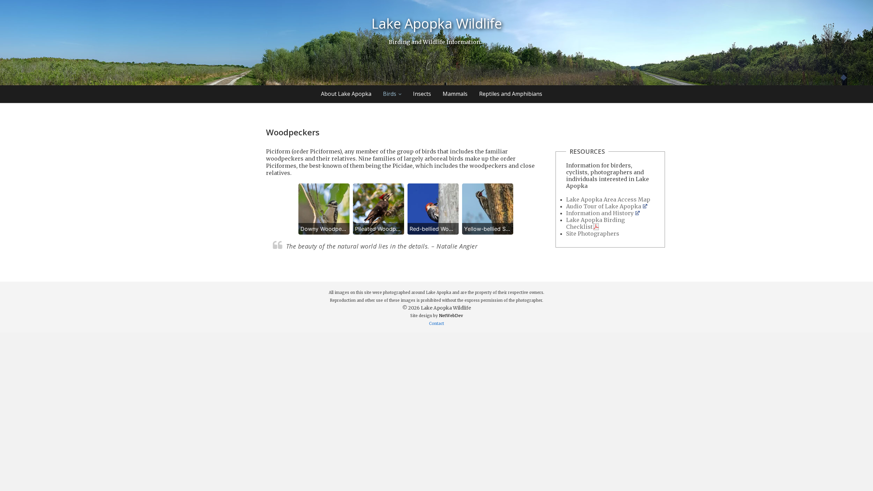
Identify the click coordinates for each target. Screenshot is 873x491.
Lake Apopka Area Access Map (608, 199)
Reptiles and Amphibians (510, 94)
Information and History (600, 213)
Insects (422, 94)
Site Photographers (592, 233)
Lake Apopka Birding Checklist (595, 223)
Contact (436, 323)
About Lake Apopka (346, 94)
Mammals (455, 94)
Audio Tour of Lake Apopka (603, 206)
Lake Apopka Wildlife (436, 23)
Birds (389, 94)
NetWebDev (451, 315)
